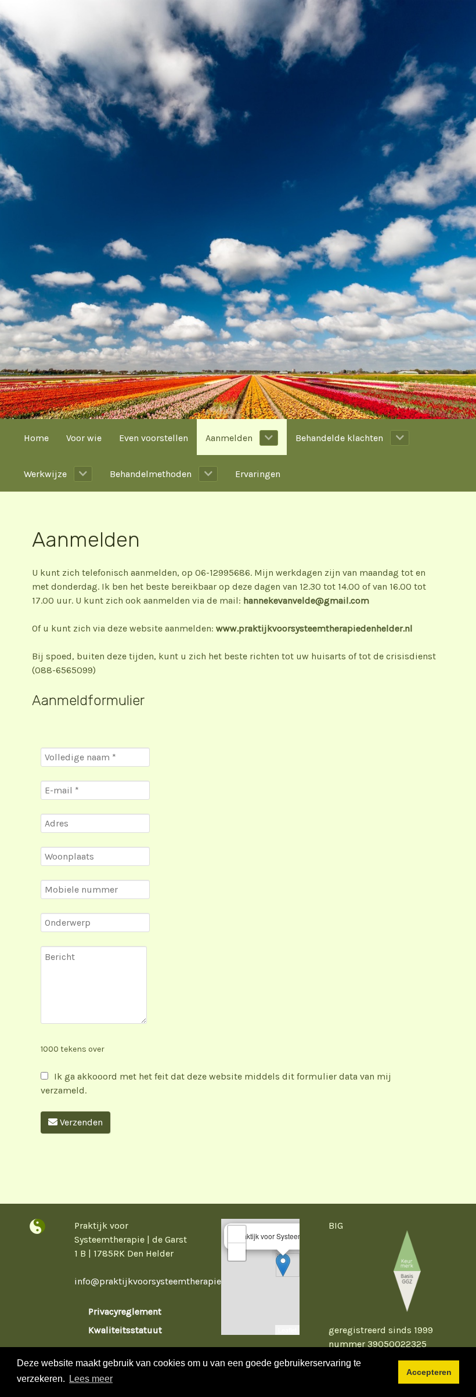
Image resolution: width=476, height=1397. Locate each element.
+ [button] (237, 1234)
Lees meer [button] (91, 1379)
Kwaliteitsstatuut (125, 1329)
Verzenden (80, 1122)
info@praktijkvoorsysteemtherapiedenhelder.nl (173, 1281)
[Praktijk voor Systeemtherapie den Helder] (37, 1226)
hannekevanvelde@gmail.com (306, 600)
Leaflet (287, 1329)
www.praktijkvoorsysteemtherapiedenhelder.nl (314, 628)
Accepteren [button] (429, 1372)
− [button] (237, 1251)
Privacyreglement (126, 1311)
